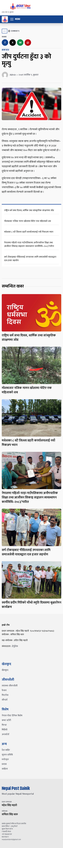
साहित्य (5, 769)
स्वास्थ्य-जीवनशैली (9, 686)
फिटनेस (5, 695)
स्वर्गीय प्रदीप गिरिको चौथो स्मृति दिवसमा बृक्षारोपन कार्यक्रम (31, 605)
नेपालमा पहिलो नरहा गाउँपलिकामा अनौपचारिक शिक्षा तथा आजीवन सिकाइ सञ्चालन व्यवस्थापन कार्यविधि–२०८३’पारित (29, 244)
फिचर (4, 725)
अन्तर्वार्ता (5, 734)
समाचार (5, 50)
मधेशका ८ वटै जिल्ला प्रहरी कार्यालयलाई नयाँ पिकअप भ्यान (28, 232)
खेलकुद (5, 670)
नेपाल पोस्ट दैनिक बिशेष (12, 716)
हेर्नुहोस (15, 646)
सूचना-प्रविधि (7, 755)
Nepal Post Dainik (16, 788)
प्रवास (4, 764)
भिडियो (4, 730)
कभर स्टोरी (6, 720)
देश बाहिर (6, 750)
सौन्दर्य (4, 700)
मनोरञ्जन (5, 759)
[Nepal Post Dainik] (5, 19)
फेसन (4, 690)
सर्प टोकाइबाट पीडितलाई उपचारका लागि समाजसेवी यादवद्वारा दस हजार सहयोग (30, 258)
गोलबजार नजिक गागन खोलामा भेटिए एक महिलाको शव (27, 221)
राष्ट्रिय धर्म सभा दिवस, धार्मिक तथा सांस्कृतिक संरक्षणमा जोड (29, 210)
